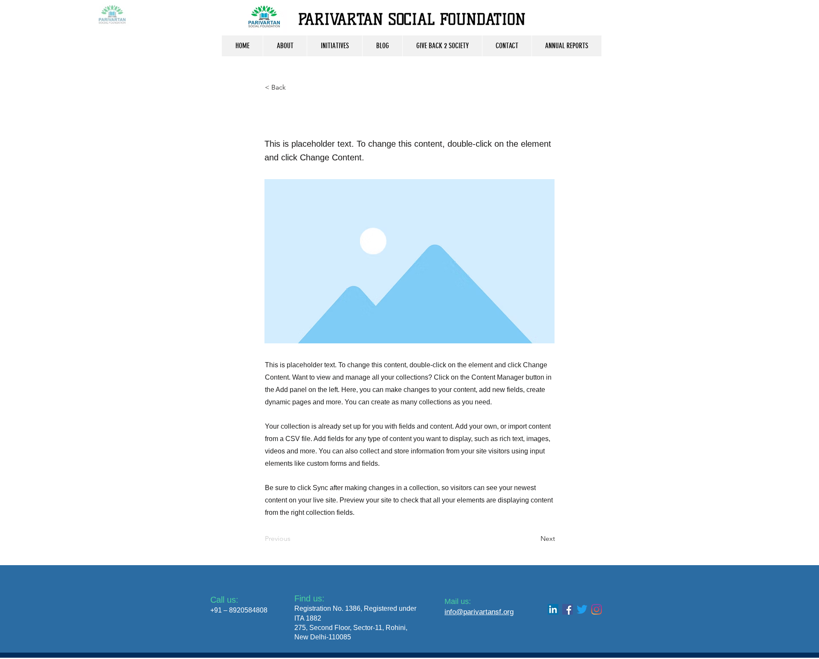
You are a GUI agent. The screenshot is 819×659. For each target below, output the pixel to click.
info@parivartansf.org (479, 612)
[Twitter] (582, 609)
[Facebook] (567, 609)
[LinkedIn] (553, 609)
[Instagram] (596, 609)
